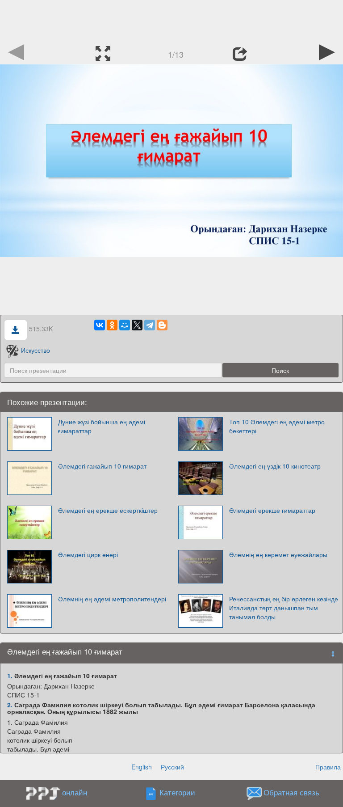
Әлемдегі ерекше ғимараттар (272, 510)
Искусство (35, 350)
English (141, 766)
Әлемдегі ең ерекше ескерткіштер (108, 510)
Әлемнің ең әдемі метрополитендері (112, 598)
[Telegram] (149, 325)
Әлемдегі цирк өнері (88, 554)
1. (10, 675)
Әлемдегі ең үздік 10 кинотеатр (275, 465)
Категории (177, 792)
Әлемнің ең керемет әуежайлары (278, 554)
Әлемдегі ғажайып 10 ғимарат (102, 465)
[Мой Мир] (124, 325)
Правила (328, 766)
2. (10, 704)
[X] (137, 325)
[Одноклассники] (112, 325)
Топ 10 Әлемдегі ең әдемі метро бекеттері (277, 426)
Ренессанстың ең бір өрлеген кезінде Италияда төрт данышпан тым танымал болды (283, 607)
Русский (172, 766)
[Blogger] (162, 325)
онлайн (74, 792)
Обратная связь (291, 792)
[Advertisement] (171, 20)
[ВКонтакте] (99, 325)
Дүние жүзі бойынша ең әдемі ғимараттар (101, 426)
